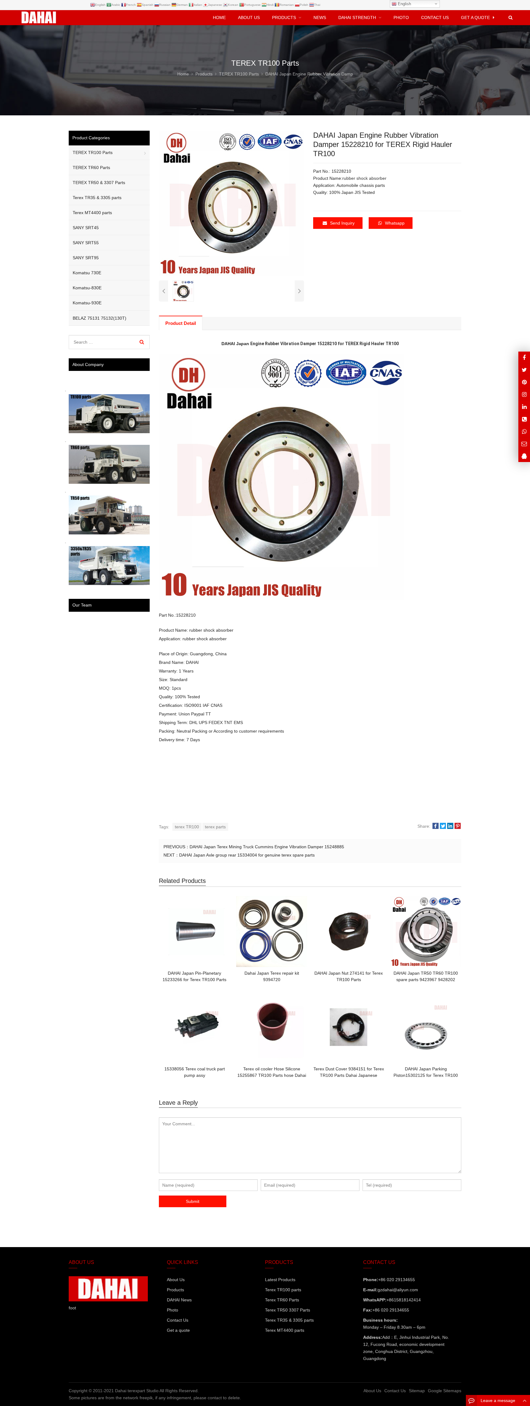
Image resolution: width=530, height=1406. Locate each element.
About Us (176, 1279)
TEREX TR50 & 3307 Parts (99, 182)
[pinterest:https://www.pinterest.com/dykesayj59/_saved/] (524, 382)
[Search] (142, 342)
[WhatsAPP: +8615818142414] (524, 431)
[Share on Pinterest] (457, 826)
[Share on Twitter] (443, 826)
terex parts (215, 826)
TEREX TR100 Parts (93, 152)
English (404, 4)
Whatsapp (395, 223)
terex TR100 (187, 826)
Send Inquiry (342, 223)
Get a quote (178, 1330)
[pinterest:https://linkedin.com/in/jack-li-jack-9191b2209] (524, 407)
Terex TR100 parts (283, 1289)
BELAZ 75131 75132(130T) (99, 318)
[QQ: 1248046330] (524, 456)
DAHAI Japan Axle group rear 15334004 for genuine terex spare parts (247, 855)
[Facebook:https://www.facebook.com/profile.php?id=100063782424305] (524, 358)
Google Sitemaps (444, 1390)
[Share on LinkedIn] (450, 826)
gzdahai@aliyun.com (398, 1289)
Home (219, 17)
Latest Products (280, 1279)
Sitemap (417, 1390)
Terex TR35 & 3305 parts (97, 197)
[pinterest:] (524, 394)
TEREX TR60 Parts (91, 167)
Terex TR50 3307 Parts (287, 1310)
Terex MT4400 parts (92, 212)
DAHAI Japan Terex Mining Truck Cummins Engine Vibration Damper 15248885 (267, 846)
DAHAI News (179, 1299)
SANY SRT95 (86, 257)
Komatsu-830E (87, 287)
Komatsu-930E (87, 302)
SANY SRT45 (86, 227)
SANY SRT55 (86, 242)
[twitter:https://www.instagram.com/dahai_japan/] (524, 370)
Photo (172, 1310)
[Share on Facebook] (435, 826)
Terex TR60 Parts (282, 1299)
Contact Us (177, 1320)
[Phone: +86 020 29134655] (524, 419)
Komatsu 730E (87, 272)
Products (175, 1289)
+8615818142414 (403, 1299)
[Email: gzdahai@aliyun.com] (524, 443)
